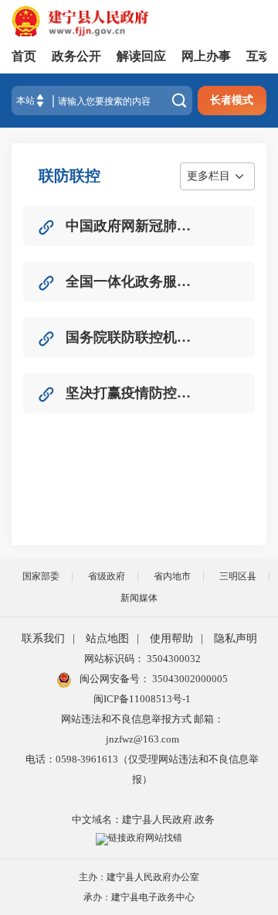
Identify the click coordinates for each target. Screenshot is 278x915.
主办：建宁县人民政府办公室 (139, 877)
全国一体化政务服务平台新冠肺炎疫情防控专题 (131, 281)
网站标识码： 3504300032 (142, 658)
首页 (24, 56)
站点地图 (107, 638)
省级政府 (106, 576)
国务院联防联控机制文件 (131, 337)
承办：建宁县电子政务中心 (139, 897)
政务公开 (76, 56)
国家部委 (40, 576)
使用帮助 (171, 638)
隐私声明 (235, 638)
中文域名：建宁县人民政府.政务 (143, 819)
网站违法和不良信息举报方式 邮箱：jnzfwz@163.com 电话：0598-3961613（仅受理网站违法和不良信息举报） (142, 749)
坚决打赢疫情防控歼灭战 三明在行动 (131, 393)
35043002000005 (189, 679)
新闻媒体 (139, 597)
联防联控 (69, 175)
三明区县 (237, 576)
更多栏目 (208, 176)
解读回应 (141, 56)
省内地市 (172, 576)
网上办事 (206, 56)
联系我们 (43, 638)
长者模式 (231, 100)
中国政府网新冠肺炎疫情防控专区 (131, 226)
